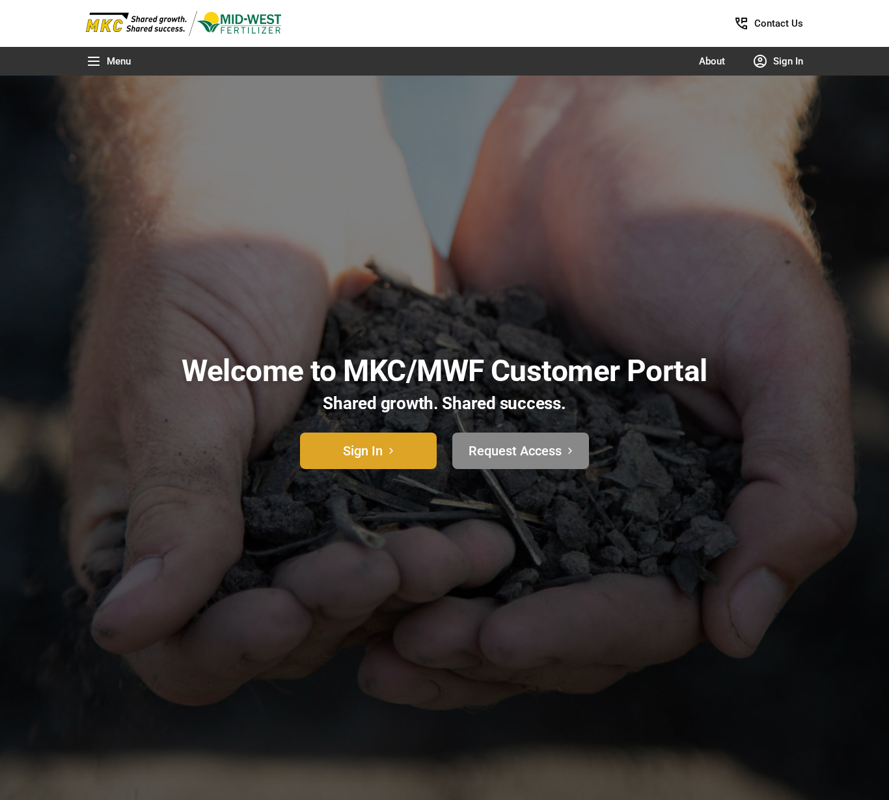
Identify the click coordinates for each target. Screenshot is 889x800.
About (712, 61)
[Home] (195, 23)
